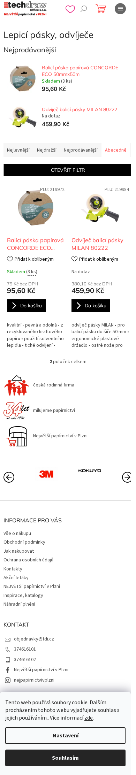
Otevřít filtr (68, 170)
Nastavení (65, 735)
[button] (127, 476)
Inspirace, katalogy (23, 595)
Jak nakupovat (18, 551)
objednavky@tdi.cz (34, 639)
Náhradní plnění (19, 604)
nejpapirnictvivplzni (34, 680)
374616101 (25, 649)
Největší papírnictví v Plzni (41, 669)
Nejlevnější (18, 150)
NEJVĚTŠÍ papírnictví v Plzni (31, 586)
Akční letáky (16, 577)
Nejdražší (46, 150)
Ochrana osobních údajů (28, 560)
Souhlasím (65, 758)
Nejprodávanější (81, 150)
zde (88, 718)
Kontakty (12, 569)
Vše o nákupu (17, 533)
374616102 (25, 659)
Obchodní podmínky (24, 542)
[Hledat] (84, 9)
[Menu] (120, 9)
